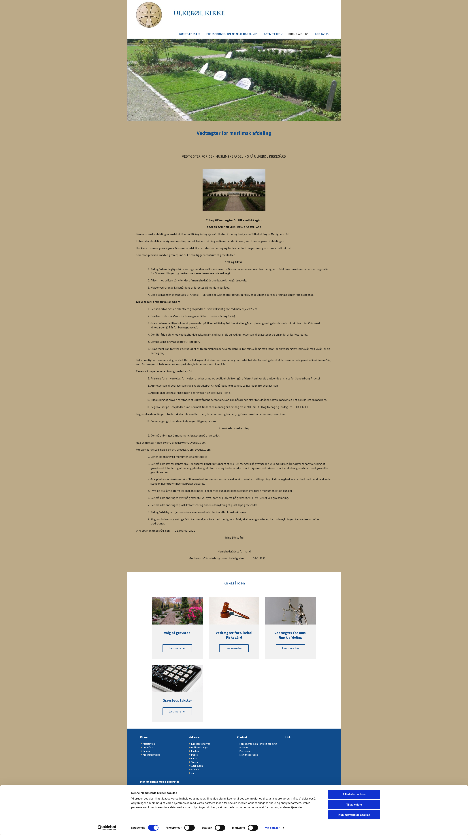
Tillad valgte (354, 804)
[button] (177, 648)
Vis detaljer (272, 827)
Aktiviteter (272, 34)
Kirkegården (297, 34)
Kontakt (321, 34)
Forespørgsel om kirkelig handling (231, 34)
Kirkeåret (195, 737)
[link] (232, 34)
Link (288, 737)
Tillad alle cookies (354, 794)
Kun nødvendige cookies (354, 814)
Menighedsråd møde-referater (159, 781)
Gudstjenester (190, 34)
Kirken (144, 737)
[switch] (189, 828)
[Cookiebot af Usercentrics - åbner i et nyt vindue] (107, 828)
